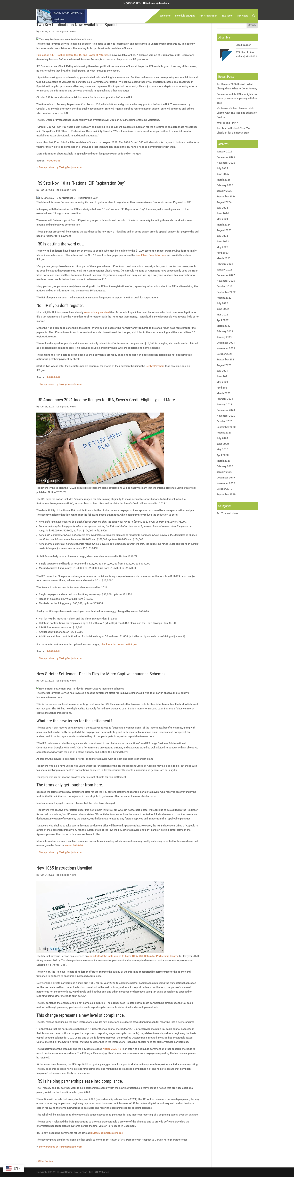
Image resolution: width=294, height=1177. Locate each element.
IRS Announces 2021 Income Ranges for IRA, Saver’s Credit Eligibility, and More (105, 399)
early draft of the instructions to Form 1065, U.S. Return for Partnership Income (133, 956)
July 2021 (222, 370)
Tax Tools (227, 15)
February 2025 (225, 185)
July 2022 (222, 303)
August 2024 (224, 202)
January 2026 (224, 151)
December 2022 (226, 275)
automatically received (97, 312)
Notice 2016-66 (73, 845)
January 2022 (224, 337)
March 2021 (224, 393)
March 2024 (224, 224)
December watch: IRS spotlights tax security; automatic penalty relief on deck (237, 98)
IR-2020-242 (53, 377)
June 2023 (223, 241)
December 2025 (226, 157)
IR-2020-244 (53, 651)
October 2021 (224, 353)
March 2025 (224, 179)
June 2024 (223, 213)
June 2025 (223, 174)
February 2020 (225, 466)
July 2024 (222, 207)
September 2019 (226, 494)
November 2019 (226, 483)
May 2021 (222, 382)
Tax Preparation (208, 15)
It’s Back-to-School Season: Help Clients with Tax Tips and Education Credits (237, 113)
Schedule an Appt (185, 15)
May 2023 (222, 247)
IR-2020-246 (53, 160)
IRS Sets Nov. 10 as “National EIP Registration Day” (80, 183)
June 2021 (223, 376)
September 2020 (226, 427)
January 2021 (224, 404)
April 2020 (223, 455)
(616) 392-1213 (133, 3)
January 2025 (224, 190)
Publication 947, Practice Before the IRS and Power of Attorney (72, 55)
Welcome (165, 15)
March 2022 (224, 325)
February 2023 (225, 264)
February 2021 (225, 398)
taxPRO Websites (99, 1172)
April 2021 (223, 387)
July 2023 (222, 235)
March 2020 (224, 460)
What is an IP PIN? (227, 122)
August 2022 (224, 297)
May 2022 (222, 314)
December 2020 (226, 410)
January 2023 (224, 269)
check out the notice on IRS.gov (119, 644)
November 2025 (226, 162)
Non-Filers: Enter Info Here (151, 255)
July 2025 (222, 168)
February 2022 (225, 331)
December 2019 (226, 477)
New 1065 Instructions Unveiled (64, 868)
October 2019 (224, 488)
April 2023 (223, 252)
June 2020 (223, 443)
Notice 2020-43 (112, 1048)
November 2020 (226, 415)
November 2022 (226, 280)
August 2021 (224, 365)
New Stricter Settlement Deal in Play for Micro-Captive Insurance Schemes (101, 673)
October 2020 (224, 421)
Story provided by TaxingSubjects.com (60, 167)
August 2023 (224, 230)
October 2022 (224, 286)
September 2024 (226, 196)
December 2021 (226, 342)
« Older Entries (44, 1161)
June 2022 (223, 309)
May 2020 (222, 449)
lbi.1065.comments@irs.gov (106, 1132)
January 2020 (224, 472)
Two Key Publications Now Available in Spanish (77, 24)
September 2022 (226, 292)
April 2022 (223, 320)
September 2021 (226, 359)
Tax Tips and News (65, 31)
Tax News (242, 15)
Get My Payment (155, 366)
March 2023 (224, 258)
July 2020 (222, 438)
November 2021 (226, 348)
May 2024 (222, 219)
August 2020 (224, 432)
